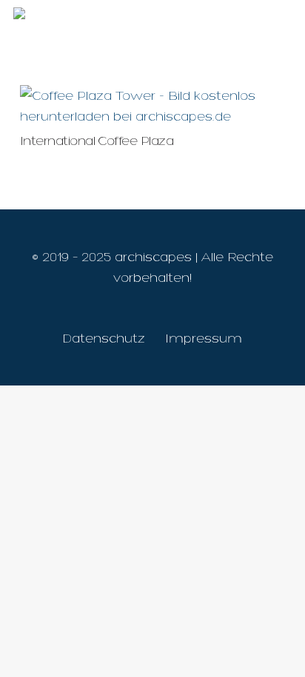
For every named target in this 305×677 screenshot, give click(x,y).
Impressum (203, 338)
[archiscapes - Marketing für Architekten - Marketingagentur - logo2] (107, 22)
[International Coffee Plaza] (152, 95)
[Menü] (283, 22)
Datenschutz (104, 338)
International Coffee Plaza (96, 140)
